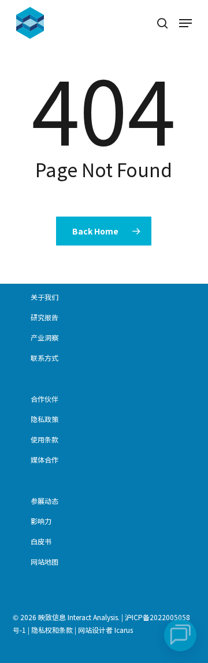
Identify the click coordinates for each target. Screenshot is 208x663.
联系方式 (44, 357)
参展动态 (44, 501)
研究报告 (44, 317)
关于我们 (44, 297)
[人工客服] (180, 635)
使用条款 (44, 439)
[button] (185, 23)
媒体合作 (44, 459)
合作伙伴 (44, 399)
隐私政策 (44, 419)
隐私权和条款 (52, 630)
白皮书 (41, 541)
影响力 (41, 521)
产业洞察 (44, 337)
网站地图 (44, 561)
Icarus (123, 630)
